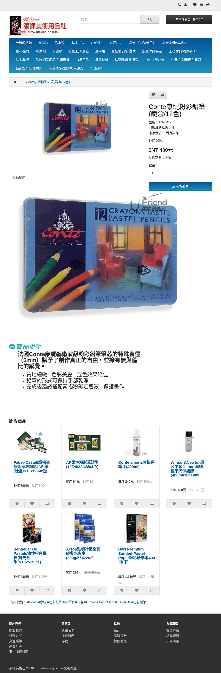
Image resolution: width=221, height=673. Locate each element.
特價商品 (120, 641)
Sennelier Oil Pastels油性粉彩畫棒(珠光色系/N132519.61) (30, 555)
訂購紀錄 (172, 635)
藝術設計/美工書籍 (29, 68)
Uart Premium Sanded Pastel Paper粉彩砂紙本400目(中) (136, 555)
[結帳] (208, 5)
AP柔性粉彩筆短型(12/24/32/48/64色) (82, 464)
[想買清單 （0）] (195, 5)
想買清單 (172, 641)
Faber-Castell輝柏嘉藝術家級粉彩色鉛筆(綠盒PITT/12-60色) (32, 466)
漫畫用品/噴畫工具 (142, 42)
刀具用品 (82, 60)
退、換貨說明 (18, 652)
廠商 (117, 630)
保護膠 (57, 51)
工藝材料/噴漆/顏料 (183, 51)
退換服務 (68, 635)
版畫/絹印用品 (152, 51)
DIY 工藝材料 (155, 60)
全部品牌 (96, 68)
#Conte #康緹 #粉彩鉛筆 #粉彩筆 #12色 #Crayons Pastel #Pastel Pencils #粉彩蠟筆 (86, 602)
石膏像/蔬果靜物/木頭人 (66, 68)
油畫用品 (96, 42)
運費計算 (15, 646)
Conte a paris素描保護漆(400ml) (136, 464)
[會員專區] (187, 5)
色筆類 (59, 42)
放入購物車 (180, 186)
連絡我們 (68, 630)
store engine (49, 668)
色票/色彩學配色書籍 (186, 60)
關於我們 (15, 630)
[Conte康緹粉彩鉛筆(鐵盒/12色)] (75, 129)
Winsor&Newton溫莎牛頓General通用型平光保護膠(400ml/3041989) (188, 468)
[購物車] (201, 5)
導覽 (65, 641)
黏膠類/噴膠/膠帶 (127, 60)
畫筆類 (43, 42)
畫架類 (100, 51)
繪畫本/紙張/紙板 (174, 42)
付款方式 (15, 635)
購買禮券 (120, 635)
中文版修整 (68, 668)
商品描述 (19, 177)
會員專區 (172, 630)
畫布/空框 (23, 51)
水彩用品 (77, 42)
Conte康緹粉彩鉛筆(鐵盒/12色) (48, 82)
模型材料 (101, 60)
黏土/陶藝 (23, 60)
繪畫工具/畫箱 (78, 51)
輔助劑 (41, 51)
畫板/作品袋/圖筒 (123, 51)
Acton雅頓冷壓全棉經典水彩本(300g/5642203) (83, 553)
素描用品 (116, 42)
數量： (153, 165)
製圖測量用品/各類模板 (52, 60)
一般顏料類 (24, 42)
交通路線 (15, 641)
